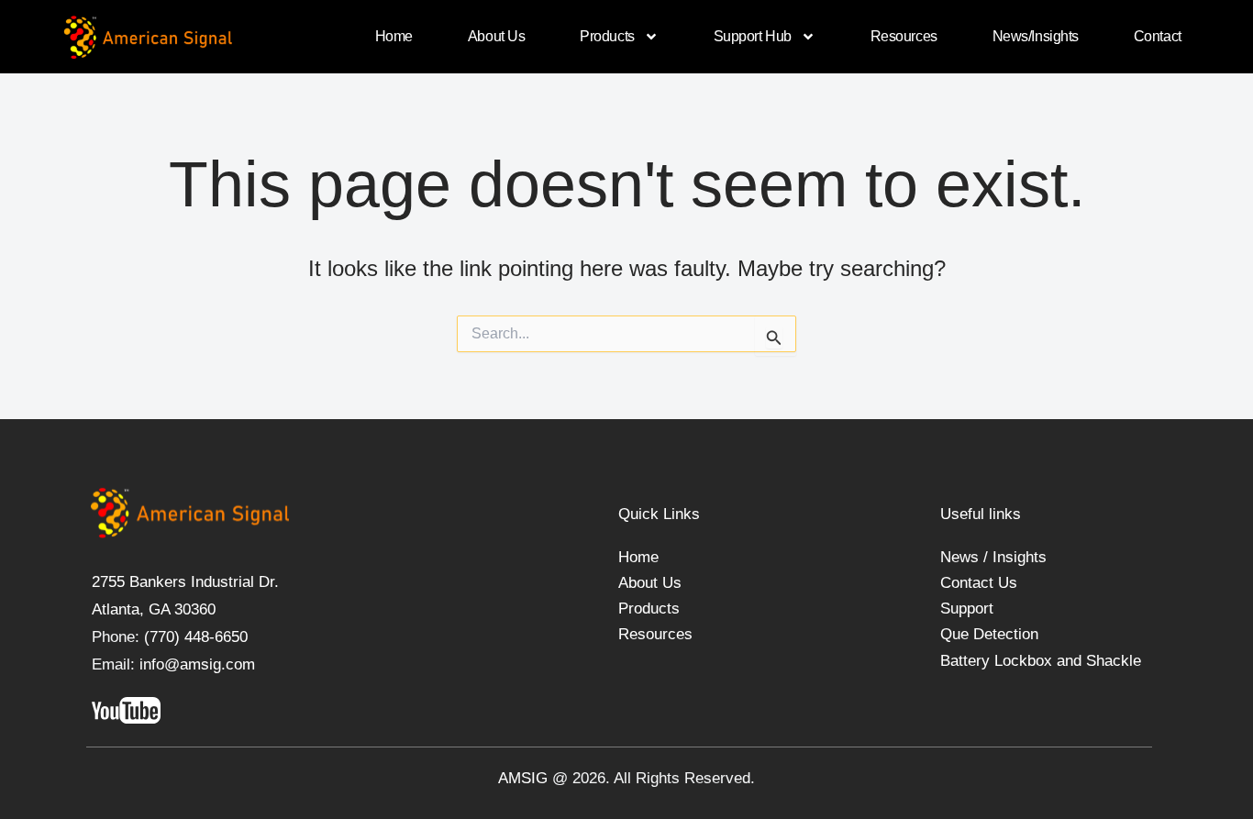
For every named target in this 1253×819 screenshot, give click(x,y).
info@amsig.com (197, 664)
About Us (650, 583)
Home (394, 36)
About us (496, 36)
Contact (1157, 36)
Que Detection (989, 634)
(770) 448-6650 (193, 637)
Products (607, 36)
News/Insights (1035, 36)
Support (966, 608)
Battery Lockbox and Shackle (1040, 661)
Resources (903, 36)
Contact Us (978, 583)
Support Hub (753, 36)
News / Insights (993, 557)
